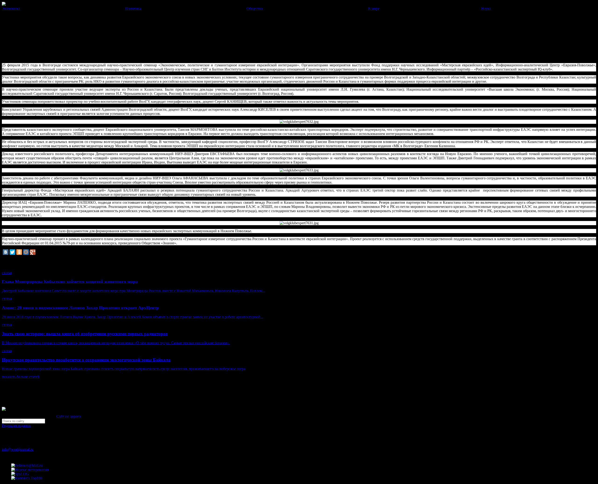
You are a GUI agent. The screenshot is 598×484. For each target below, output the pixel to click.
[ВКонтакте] (5, 252)
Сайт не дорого (68, 416)
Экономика (11, 9)
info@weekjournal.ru (17, 449)
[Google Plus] (33, 252)
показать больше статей (20, 377)
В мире (373, 9)
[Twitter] (12, 252)
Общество (254, 9)
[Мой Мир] (26, 252)
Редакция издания (16, 425)
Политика (133, 9)
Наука (486, 9)
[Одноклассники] (19, 252)
